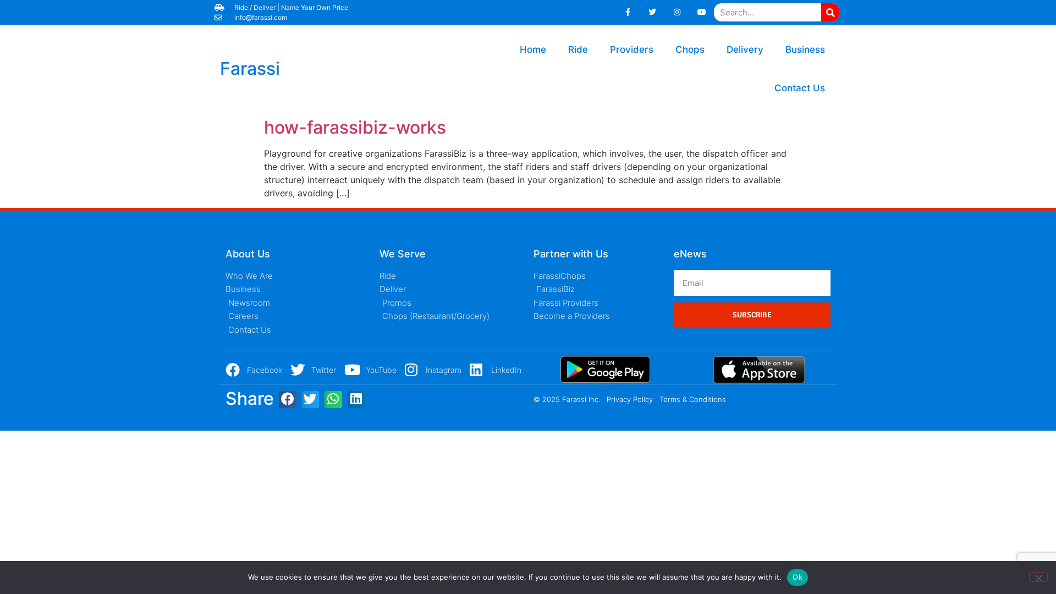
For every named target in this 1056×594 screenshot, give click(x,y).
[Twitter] (652, 12)
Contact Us (799, 88)
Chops (690, 49)
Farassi (250, 68)
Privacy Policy (630, 399)
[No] (1038, 577)
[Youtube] (701, 12)
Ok (797, 577)
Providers (631, 49)
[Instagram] (677, 12)
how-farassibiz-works (355, 127)
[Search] (830, 12)
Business (805, 49)
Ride (578, 49)
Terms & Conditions (692, 399)
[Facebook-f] (627, 12)
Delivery (745, 49)
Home (533, 49)
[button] (287, 400)
